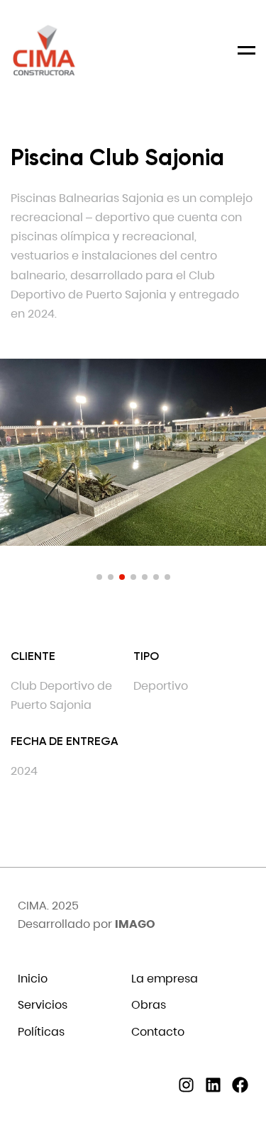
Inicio (33, 978)
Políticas (41, 1032)
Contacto (157, 1032)
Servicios (42, 1005)
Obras (148, 1005)
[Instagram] (186, 1085)
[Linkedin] (213, 1085)
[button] (99, 577)
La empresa (164, 978)
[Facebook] (240, 1085)
